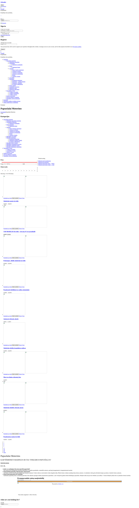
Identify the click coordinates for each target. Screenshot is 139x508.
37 (4, 448)
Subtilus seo (60, 484)
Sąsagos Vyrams (10, 152)
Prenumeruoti (69, 481)
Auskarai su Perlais (13, 130)
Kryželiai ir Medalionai (17, 84)
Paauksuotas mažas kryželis (11, 437)
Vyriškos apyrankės (13, 92)
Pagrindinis (3, 112)
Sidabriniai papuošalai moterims (13, 120)
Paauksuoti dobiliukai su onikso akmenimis (16, 290)
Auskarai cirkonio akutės (10, 319)
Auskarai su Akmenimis (14, 132)
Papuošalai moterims (11, 60)
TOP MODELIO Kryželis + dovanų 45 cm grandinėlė (19, 231)
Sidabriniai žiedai (16, 67)
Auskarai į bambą (16, 76)
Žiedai (10, 66)
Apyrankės (11, 77)
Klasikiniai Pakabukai (14, 139)
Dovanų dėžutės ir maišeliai (12, 97)
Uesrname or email (5, 30)
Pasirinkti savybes (7, 198)
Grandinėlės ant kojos (14, 87)
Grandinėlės (12, 63)
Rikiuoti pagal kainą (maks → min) (46, 164)
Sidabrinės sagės (13, 88)
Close (2, 9)
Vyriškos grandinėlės (14, 93)
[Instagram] (92, 484)
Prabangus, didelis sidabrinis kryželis (14, 260)
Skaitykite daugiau (5, 462)
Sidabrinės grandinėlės (17, 64)
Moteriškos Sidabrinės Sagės (12, 145)
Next (4, 452)
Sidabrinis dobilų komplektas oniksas (14, 348)
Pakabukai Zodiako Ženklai (15, 140)
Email (2, 44)
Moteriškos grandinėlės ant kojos (13, 144)
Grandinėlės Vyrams (11, 150)
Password (3, 32)
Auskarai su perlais (16, 71)
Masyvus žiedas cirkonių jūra (12, 377)
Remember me (5, 33)
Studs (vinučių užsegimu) (18, 70)
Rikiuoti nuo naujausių (43, 162)
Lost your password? (5, 35)
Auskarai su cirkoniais (17, 72)
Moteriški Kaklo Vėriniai (12, 143)
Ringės (13, 75)
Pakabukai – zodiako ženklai (18, 81)
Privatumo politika (77, 46)
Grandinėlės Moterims (11, 122)
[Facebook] (88, 484)
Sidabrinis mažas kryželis (10, 201)
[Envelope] (96, 484)
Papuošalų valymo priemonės (13, 98)
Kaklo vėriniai (12, 85)
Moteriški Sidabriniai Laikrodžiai (13, 147)
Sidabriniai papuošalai (14, 62)
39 (4, 451)
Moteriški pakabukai (11, 137)
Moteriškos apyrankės (11, 136)
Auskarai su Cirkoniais (14, 131)
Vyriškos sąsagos (13, 94)
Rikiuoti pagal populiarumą (44, 161)
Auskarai (11, 68)
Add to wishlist (15, 198)
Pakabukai (11, 79)
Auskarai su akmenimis (17, 73)
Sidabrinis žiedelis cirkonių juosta (13, 407)
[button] (69, 7)
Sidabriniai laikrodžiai (14, 89)
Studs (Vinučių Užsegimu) (15, 128)
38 (4, 449)
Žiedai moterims (10, 124)
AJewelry (3, 2)
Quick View (22, 198)
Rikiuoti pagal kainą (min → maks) (46, 163)
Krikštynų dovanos (10, 96)
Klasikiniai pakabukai (17, 80)
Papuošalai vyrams (10, 90)
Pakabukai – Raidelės (17, 83)
